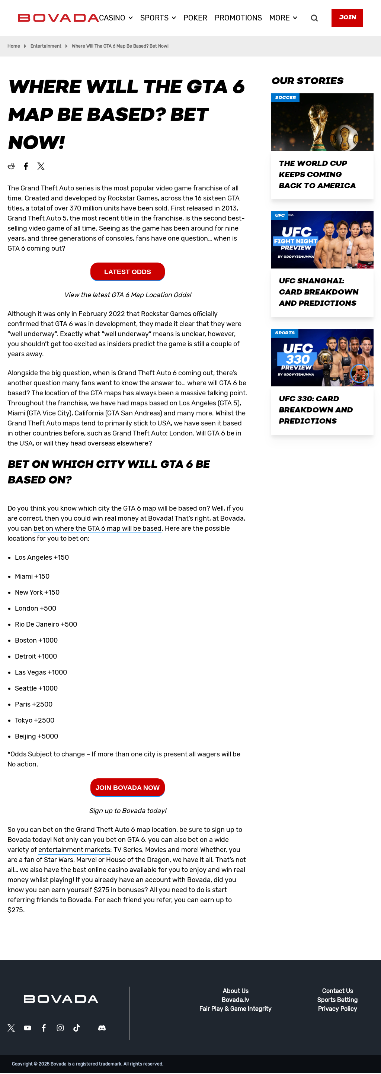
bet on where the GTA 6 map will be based (97, 528)
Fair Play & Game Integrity (235, 1008)
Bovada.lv (235, 999)
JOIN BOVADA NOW (128, 787)
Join (347, 18)
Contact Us (337, 990)
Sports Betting (337, 999)
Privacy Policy (337, 1008)
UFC (280, 215)
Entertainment (46, 46)
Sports (285, 333)
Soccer (285, 98)
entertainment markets (74, 850)
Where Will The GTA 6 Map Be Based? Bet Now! (120, 46)
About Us (236, 990)
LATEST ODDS (127, 272)
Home (13, 46)
